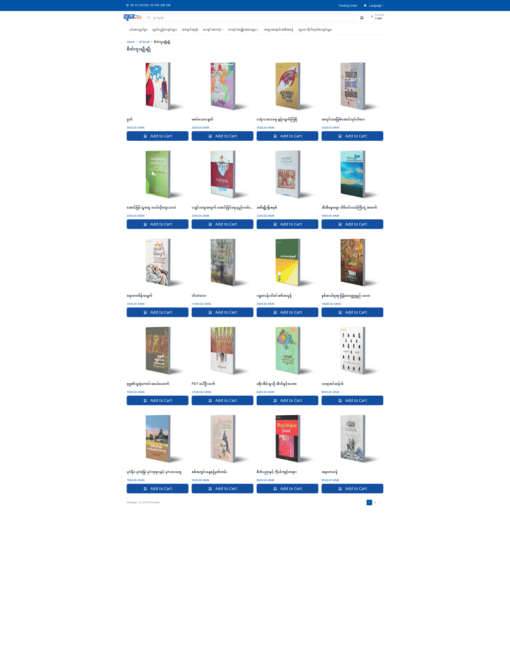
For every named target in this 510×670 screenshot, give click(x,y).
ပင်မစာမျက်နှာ (138, 29)
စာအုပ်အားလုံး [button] (212, 29)
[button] (373, 5)
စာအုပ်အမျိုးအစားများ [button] (242, 29)
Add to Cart (161, 136)
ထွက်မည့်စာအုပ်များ (164, 29)
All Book (144, 42)
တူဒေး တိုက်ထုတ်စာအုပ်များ (315, 29)
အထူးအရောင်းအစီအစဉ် (278, 29)
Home (131, 42)
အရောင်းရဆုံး (190, 29)
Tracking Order (347, 5)
